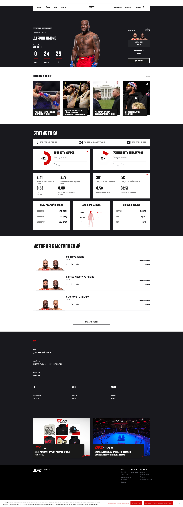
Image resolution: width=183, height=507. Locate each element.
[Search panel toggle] (143, 7)
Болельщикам (118, 7)
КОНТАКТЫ (134, 470)
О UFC (122, 470)
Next (149, 76)
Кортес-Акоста (74, 277)
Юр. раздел (143, 470)
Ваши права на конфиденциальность (118, 503)
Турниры (39, 7)
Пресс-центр (134, 472)
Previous (147, 76)
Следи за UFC (128, 7)
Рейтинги (47, 7)
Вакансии (124, 480)
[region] (91, 503)
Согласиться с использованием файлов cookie (158, 503)
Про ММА (123, 472)
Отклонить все (136, 503)
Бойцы (55, 7)
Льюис (80, 257)
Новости (63, 7)
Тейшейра (83, 297)
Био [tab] (34, 341)
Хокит (69, 257)
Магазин (138, 7)
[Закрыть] (180, 503)
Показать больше (91, 322)
